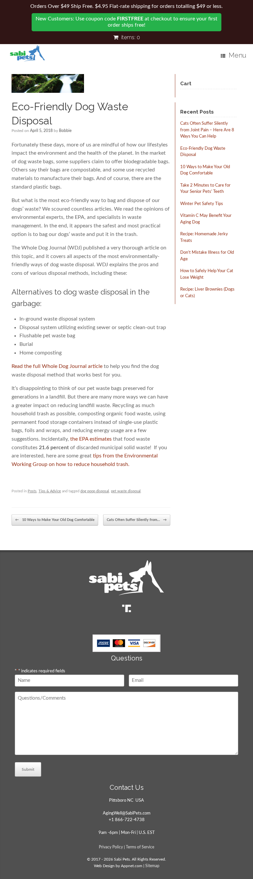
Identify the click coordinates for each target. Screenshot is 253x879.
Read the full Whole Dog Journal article (58, 366)
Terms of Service (140, 847)
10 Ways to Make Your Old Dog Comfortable (55, 520)
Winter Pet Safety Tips (201, 204)
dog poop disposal (94, 491)
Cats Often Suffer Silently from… (137, 520)
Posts (32, 491)
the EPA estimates (91, 439)
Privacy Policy (111, 847)
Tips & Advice (50, 491)
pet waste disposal (126, 491)
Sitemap (152, 866)
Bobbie (65, 131)
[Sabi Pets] (27, 53)
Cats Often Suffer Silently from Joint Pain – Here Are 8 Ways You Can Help (207, 130)
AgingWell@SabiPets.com (127, 813)
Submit (28, 769)
